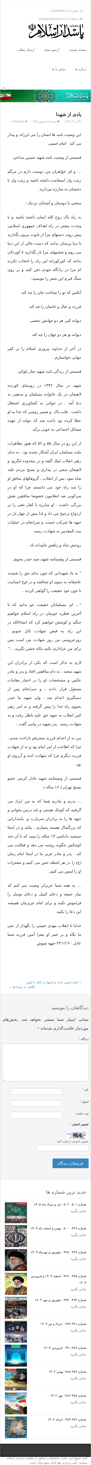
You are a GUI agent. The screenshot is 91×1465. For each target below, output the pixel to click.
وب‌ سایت (82, 1113)
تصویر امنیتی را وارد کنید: (72, 1141)
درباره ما (80, 69)
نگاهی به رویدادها (22, 987)
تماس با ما (58, 69)
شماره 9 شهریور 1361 (44, 121)
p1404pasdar (18, 121)
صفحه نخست (77, 50)
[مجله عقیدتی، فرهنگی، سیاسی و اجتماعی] (59, 31)
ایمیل (84, 1101)
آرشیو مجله (51, 50)
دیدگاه (83, 1039)
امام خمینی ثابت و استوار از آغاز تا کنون (54, 982)
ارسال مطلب (25, 50)
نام (85, 1089)
